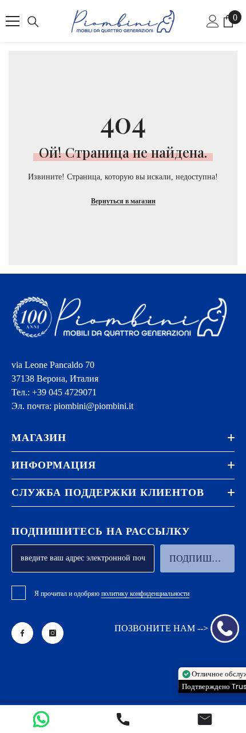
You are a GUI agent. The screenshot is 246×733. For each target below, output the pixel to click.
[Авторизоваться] (213, 21)
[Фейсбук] (22, 633)
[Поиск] (33, 22)
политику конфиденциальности (145, 594)
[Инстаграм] (53, 633)
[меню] (12, 21)
